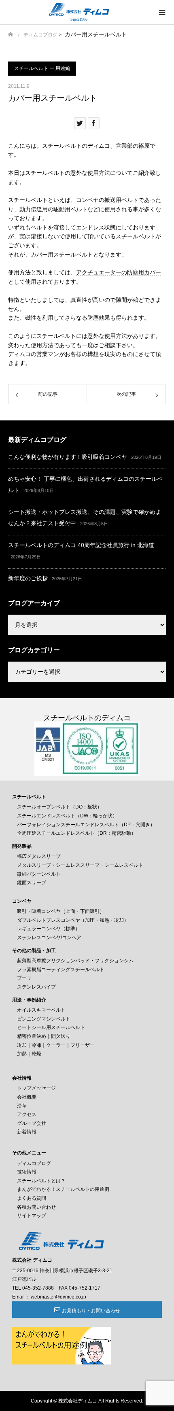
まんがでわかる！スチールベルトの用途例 (63, 1189)
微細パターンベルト (39, 874)
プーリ (24, 978)
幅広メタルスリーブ (39, 856)
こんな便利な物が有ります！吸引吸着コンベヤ (67, 457)
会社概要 (26, 1097)
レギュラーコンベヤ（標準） (48, 928)
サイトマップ (31, 1215)
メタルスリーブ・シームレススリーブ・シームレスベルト (80, 865)
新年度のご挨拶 (28, 578)
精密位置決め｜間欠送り (43, 1036)
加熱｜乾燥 (29, 1054)
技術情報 (26, 1172)
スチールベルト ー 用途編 (42, 68)
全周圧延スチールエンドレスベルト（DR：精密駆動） (76, 833)
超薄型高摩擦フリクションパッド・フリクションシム (75, 960)
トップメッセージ (36, 1088)
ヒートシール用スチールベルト (51, 1027)
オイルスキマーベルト (41, 1010)
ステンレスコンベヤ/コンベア (49, 937)
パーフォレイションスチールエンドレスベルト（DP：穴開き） (86, 825)
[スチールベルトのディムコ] (79, 9)
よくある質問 (31, 1198)
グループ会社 (31, 1123)
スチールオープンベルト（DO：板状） (59, 807)
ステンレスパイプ (36, 987)
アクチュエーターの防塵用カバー (118, 272)
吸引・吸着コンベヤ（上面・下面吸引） (60, 911)
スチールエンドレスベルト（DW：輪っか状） (67, 816)
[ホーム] (10, 34)
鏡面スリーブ (31, 882)
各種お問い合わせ (36, 1207)
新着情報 (26, 1132)
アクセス (26, 1114)
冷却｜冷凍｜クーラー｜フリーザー (56, 1045)
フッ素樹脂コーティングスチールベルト (60, 969)
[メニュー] (162, 12)
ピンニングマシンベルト (43, 1019)
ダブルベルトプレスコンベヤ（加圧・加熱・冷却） (73, 920)
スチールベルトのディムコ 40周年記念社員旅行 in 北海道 (81, 545)
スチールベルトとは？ (41, 1181)
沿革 (22, 1106)
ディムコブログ (40, 35)
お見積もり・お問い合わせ (91, 1310)
